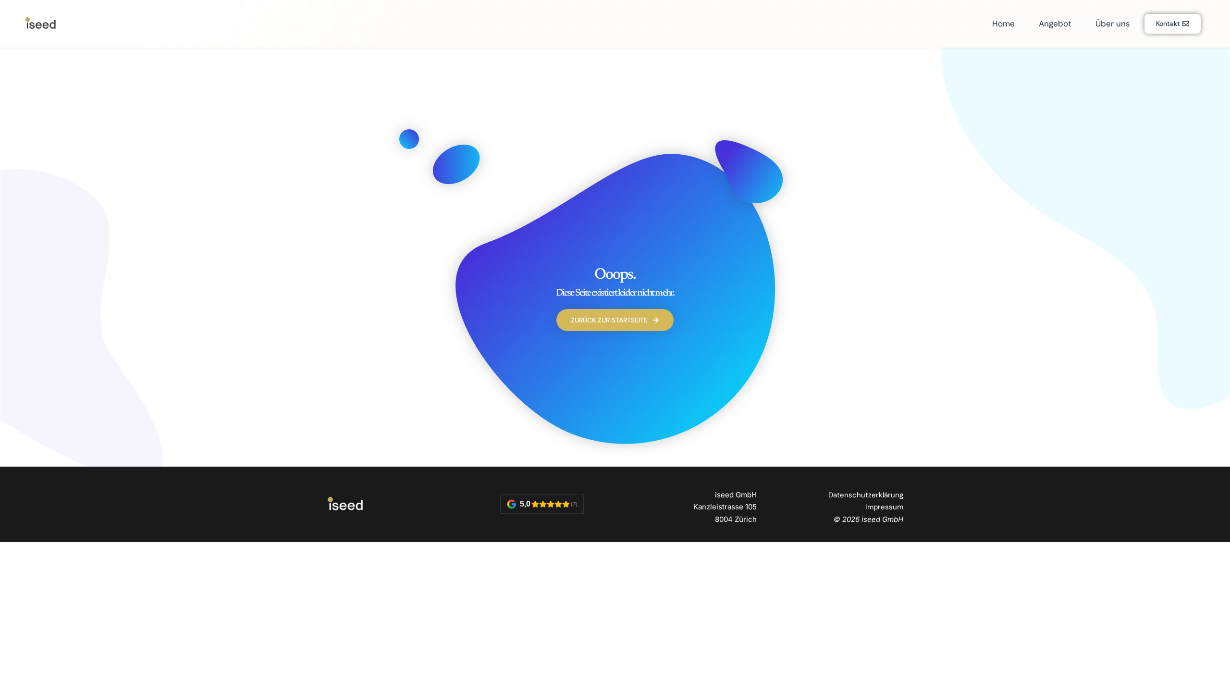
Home (1003, 23)
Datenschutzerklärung (865, 495)
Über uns (1112, 23)
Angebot (1055, 23)
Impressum (884, 507)
